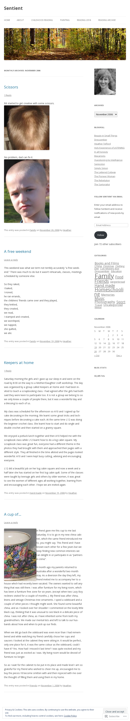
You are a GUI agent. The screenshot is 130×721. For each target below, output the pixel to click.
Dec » (119, 355)
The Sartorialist (102, 184)
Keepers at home (19, 362)
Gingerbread (117, 281)
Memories (108, 295)
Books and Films (107, 263)
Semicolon (99, 164)
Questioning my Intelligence (108, 160)
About (20, 20)
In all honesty (101, 151)
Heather (67, 230)
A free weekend (17, 251)
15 (109, 343)
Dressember (100, 139)
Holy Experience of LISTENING (109, 147)
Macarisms (99, 155)
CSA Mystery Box (109, 268)
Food (119, 277)
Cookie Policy (70, 715)
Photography (105, 301)
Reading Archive (107, 20)
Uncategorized (113, 305)
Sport (120, 301)
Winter (98, 307)
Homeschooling (108, 291)
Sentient (13, 8)
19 (95, 347)
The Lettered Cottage (105, 172)
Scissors (11, 86)
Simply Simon (101, 168)
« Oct (96, 355)
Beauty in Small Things (105, 135)
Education (116, 271)
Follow (101, 235)
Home (7, 20)
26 (95, 351)
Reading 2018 (84, 20)
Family (33, 230)
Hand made (36, 492)
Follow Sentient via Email (108, 196)
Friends (33, 685)
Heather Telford (102, 143)
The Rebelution (102, 180)
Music (100, 298)
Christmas (108, 266)
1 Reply (8, 95)
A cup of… (12, 514)
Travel (98, 305)
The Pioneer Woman (104, 176)
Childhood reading (42, 20)
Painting (65, 20)
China (98, 266)
